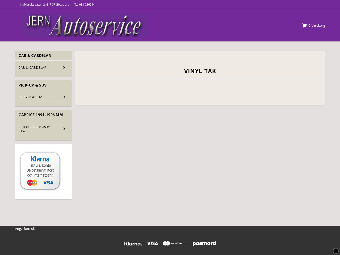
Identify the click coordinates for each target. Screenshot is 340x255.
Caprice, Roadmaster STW (34, 128)
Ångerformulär (26, 228)
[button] (313, 25)
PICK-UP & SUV (30, 97)
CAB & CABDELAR (32, 67)
